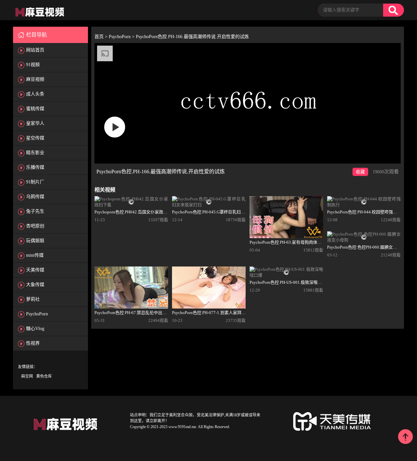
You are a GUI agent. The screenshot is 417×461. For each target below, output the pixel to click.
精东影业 (35, 152)
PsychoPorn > (122, 36)
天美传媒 (35, 269)
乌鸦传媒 (35, 196)
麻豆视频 (35, 79)
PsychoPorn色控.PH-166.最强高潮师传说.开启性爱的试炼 (192, 36)
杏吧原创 (35, 225)
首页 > (101, 36)
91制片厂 (35, 182)
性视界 (33, 343)
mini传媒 (35, 255)
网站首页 (35, 50)
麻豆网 (27, 376)
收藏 (360, 171)
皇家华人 (35, 123)
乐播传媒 (35, 167)
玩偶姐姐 (35, 240)
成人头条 (35, 94)
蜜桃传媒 (35, 108)
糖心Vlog (35, 328)
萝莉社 (33, 299)
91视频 (33, 64)
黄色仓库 (44, 376)
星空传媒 (35, 138)
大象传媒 (35, 284)
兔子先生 (35, 211)
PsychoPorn (37, 313)
